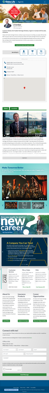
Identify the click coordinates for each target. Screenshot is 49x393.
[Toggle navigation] (45, 2)
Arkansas (28, 21)
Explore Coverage (23, 321)
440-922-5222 (13, 287)
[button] (3, 252)
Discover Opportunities (40, 321)
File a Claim (26, 287)
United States (21, 21)
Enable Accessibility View (11, 389)
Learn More (6, 321)
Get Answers (39, 287)
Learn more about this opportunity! (24, 45)
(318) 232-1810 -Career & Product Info (14, 62)
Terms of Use (22, 387)
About (6, 108)
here (31, 337)
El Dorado (33, 21)
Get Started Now (7, 232)
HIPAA (28, 387)
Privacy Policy (16, 387)
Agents (20, 2)
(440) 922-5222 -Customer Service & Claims (15, 64)
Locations (14, 108)
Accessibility (33, 387)
